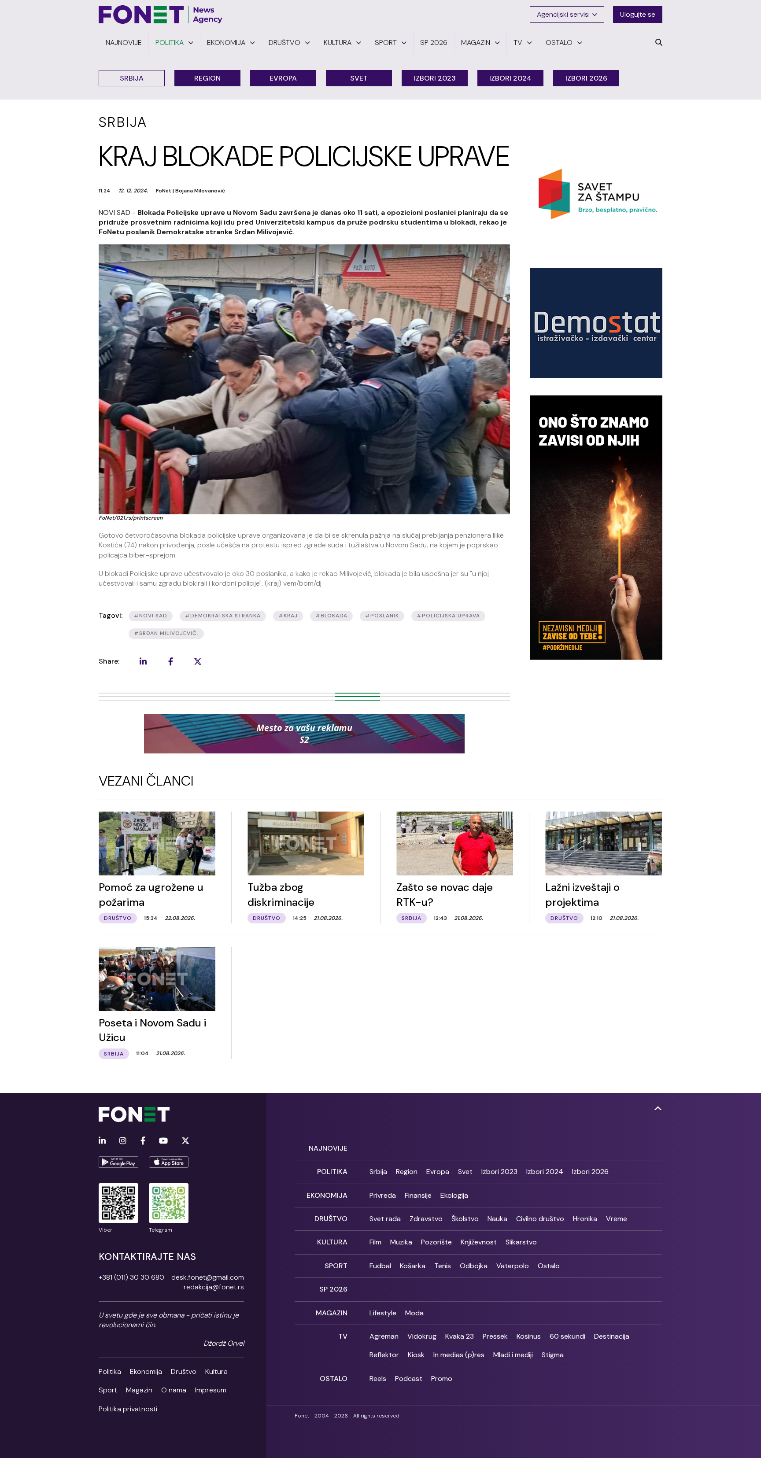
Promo (441, 1378)
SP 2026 (333, 1289)
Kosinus (529, 1336)
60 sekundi (567, 1336)
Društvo (183, 1371)
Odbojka (474, 1265)
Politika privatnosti (128, 1409)
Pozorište (436, 1242)
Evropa (283, 78)
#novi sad (150, 615)
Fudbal (380, 1265)
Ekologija (454, 1195)
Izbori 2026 (586, 78)
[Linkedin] (102, 1141)
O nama (173, 1390)
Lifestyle (382, 1313)
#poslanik (382, 615)
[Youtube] (163, 1141)
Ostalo (549, 1265)
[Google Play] (118, 1162)
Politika (110, 1371)
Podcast (408, 1378)
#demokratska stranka (223, 615)
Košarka (412, 1265)
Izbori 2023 (435, 78)
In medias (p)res (458, 1354)
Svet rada (385, 1218)
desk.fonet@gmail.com (207, 1277)
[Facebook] (142, 1141)
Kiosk (416, 1354)
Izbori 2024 (510, 78)
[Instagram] (122, 1141)
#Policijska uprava (448, 615)
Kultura (216, 1371)
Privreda (382, 1195)
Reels (377, 1378)
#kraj (288, 615)
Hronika (585, 1218)
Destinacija (611, 1336)
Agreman (384, 1336)
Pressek (495, 1336)
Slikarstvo (521, 1242)
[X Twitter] (185, 1141)
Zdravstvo (426, 1218)
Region (207, 78)
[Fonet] (161, 14)
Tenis (442, 1265)
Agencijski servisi (563, 14)
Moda (414, 1313)
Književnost (479, 1242)
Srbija (132, 78)
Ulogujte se (637, 14)
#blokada (331, 615)
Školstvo (465, 1218)
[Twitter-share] (197, 661)
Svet (359, 78)
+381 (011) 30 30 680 (131, 1277)
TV (342, 1336)
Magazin (139, 1390)
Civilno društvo (540, 1218)
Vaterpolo (512, 1265)
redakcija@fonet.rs (214, 1287)
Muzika (401, 1242)
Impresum (210, 1390)
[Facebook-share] (170, 661)
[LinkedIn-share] (143, 661)
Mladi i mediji (513, 1354)
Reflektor (384, 1354)
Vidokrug (421, 1336)
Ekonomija (146, 1371)
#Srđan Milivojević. (166, 633)
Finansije (418, 1195)
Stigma (553, 1354)
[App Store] (168, 1162)
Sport (108, 1390)
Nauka (497, 1218)
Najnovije (328, 1148)
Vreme (616, 1218)
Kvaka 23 (459, 1336)
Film (375, 1242)
